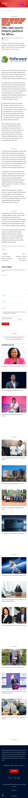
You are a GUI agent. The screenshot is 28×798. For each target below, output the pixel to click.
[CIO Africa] (4, 4)
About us (16, 765)
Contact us (22, 765)
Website (4, 308)
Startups (4, 249)
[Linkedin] (9, 778)
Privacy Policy (14, 790)
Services (12, 765)
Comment (5, 275)
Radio (21, 3)
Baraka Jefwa (8, 38)
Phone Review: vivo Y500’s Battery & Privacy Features (13, 533)
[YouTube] (18, 778)
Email (4, 301)
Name (4, 295)
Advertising (6, 765)
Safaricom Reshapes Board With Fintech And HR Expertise (14, 625)
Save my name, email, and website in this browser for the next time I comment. (14, 312)
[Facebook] (12, 778)
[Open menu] (25, 4)
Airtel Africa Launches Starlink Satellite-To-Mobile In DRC (14, 575)
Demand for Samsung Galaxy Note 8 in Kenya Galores (21, 257)
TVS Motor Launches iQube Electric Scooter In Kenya (13, 667)
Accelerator (4, 246)
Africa (10, 246)
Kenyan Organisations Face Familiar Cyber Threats (12, 390)
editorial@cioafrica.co (18, 339)
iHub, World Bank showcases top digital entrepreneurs (7, 257)
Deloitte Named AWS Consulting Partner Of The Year (13, 483)
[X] (15, 778)
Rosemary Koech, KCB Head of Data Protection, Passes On (14, 366)
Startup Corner (21, 246)
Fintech (15, 246)
